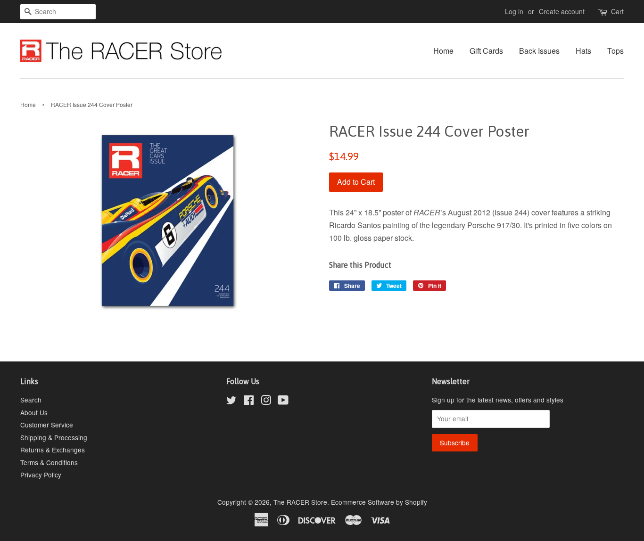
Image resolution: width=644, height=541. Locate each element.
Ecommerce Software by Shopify (379, 502)
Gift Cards (486, 50)
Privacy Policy (40, 474)
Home (443, 50)
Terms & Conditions (49, 462)
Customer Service (46, 424)
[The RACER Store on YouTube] (283, 401)
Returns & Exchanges (52, 449)
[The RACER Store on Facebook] (248, 401)
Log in (514, 11)
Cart (617, 11)
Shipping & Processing (53, 437)
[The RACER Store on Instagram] (266, 401)
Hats (583, 50)
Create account (562, 11)
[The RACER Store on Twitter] (231, 401)
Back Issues (539, 50)
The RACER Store (300, 502)
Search (30, 399)
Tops (615, 50)
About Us (34, 412)
